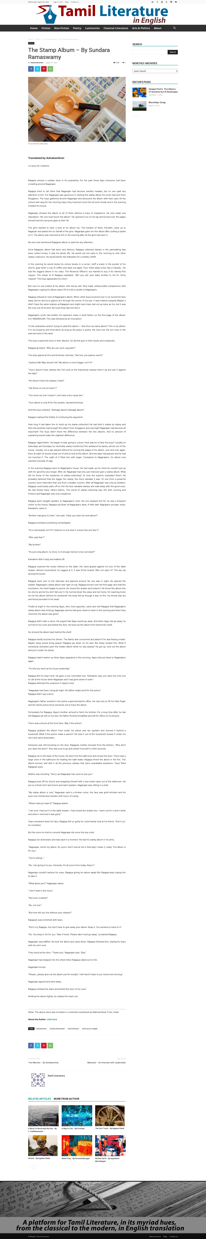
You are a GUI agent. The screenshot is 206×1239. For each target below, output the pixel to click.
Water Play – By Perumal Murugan (76, 1158)
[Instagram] (162, 2)
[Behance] (153, 2)
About (157, 28)
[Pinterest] (44, 69)
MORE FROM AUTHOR (66, 1098)
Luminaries (92, 28)
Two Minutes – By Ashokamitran (43, 1062)
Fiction (46, 28)
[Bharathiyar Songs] (139, 106)
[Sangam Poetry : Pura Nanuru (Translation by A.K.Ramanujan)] (139, 92)
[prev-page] (30, 1167)
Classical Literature (116, 28)
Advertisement (155, 1236)
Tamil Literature (37, 62)
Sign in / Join (58, 2)
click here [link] (52, 1019)
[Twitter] (166, 2)
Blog (66, 2)
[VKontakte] (176, 2)
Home (34, 28)
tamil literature (73, 1029)
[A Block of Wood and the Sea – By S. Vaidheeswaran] (43, 1115)
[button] (174, 28)
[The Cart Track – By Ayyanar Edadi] (110, 1115)
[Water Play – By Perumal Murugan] (77, 1145)
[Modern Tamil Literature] (103, 14)
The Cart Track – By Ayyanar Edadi (109, 1128)
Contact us (75, 2)
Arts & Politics (141, 28)
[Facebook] (157, 2)
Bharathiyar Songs (157, 102)
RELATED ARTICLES (39, 1098)
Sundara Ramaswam (57, 1029)
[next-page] (34, 1167)
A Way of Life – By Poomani (73, 1128)
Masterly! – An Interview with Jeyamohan (106, 1062)
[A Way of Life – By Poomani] (77, 1115)
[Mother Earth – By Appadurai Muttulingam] (110, 1145)
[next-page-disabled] (138, 116)
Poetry (77, 28)
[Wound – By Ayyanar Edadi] (43, 1145)
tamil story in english (90, 1029)
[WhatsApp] (50, 69)
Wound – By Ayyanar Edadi (39, 1158)
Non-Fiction (61, 28)
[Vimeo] (171, 2)
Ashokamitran (41, 1029)
